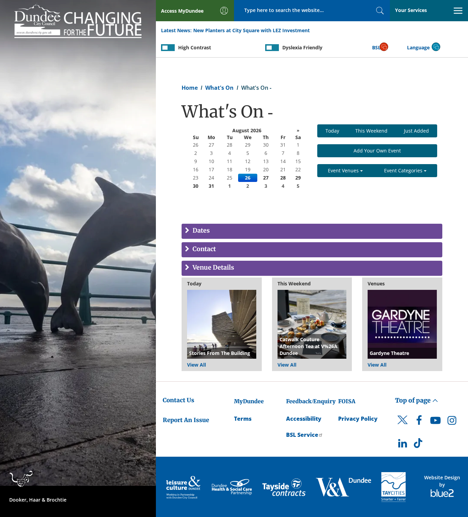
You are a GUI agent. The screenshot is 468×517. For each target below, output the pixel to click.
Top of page (413, 400)
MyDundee (249, 401)
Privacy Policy (358, 418)
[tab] (312, 231)
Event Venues (344, 170)
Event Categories (404, 170)
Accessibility (303, 418)
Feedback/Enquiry (311, 401)
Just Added (416, 130)
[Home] (78, 20)
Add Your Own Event (377, 150)
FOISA (346, 401)
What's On (219, 87)
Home (190, 87)
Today (332, 130)
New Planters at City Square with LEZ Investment (251, 30)
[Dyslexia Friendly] (272, 47)
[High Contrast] (168, 47)
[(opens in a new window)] (184, 487)
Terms (242, 418)
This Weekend (371, 130)
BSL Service (302, 435)
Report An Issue (186, 420)
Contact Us (178, 400)
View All (196, 364)
